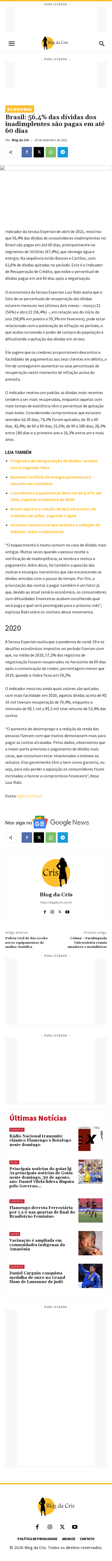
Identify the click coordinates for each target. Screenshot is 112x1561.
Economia (19, 109)
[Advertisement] (56, 20)
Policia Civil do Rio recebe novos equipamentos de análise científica (26, 942)
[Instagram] (52, 911)
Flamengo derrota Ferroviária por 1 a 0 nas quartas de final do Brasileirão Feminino (42, 1212)
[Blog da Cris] (56, 872)
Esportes (16, 1129)
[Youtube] (67, 911)
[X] (39, 152)
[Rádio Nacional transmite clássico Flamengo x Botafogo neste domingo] (90, 1139)
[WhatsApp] (51, 152)
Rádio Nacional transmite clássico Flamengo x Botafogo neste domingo (40, 1140)
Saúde (14, 1234)
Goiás (14, 1162)
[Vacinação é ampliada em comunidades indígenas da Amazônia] (90, 1243)
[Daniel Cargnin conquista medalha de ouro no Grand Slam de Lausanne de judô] (90, 1276)
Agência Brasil (30, 796)
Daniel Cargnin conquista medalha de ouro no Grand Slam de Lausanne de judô (37, 1277)
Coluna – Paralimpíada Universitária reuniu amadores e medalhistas (87, 942)
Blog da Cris (20, 140)
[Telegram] (63, 152)
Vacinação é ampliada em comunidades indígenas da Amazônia (37, 1245)
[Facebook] (27, 152)
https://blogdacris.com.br (56, 902)
